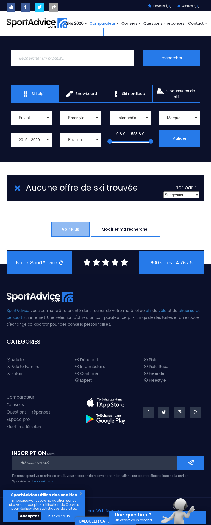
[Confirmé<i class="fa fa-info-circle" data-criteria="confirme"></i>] (130, 126)
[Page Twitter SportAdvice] (163, 412)
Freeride (156, 373)
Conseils (129, 23)
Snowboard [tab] (86, 94)
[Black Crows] (179, 126)
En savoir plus (58, 516)
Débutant (88, 360)
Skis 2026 (75, 23)
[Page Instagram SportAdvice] (179, 412)
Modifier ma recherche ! (125, 229)
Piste (153, 360)
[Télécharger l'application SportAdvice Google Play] (105, 417)
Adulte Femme (25, 367)
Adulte (17, 360)
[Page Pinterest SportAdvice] (195, 412)
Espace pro (18, 419)
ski (148, 311)
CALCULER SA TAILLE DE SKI (105, 521)
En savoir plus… (44, 481)
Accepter (30, 516)
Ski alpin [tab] (39, 94)
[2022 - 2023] (31, 153)
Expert (85, 380)
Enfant (17, 373)
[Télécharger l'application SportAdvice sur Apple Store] (105, 400)
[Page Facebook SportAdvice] (148, 412)
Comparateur (102, 23)
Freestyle (157, 380)
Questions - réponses (163, 23)
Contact (196, 23)
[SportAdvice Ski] (40, 296)
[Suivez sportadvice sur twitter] (39, 7)
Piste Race (158, 367)
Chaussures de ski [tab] (180, 94)
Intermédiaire (92, 367)
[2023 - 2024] (31, 147)
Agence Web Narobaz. (102, 511)
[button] (31, 118)
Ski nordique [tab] (133, 94)
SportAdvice (18, 311)
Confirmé (88, 373)
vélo (162, 311)
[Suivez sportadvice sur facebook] (25, 7)
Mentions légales (24, 427)
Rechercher (171, 58)
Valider (179, 138)
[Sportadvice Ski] (37, 22)
